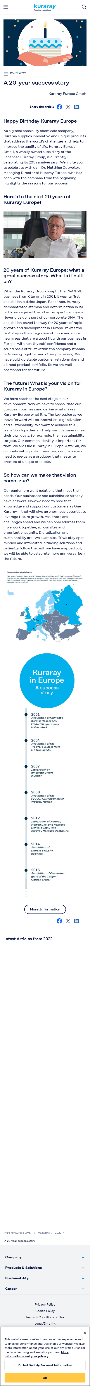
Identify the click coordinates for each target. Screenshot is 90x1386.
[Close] (85, 1333)
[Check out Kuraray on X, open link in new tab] (68, 106)
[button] (45, 1257)
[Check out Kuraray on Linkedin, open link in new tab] (76, 106)
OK (45, 1377)
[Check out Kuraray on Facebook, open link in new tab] (59, 106)
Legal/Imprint (45, 1323)
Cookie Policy (45, 1311)
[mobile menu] (5, 6)
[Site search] (84, 7)
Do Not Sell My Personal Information (45, 1365)
